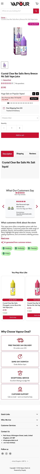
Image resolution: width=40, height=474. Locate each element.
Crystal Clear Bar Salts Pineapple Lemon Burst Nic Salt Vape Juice (12, 305)
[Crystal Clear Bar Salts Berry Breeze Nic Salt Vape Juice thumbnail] (4, 65)
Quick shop (13, 317)
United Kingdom (19, 461)
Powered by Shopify (20, 470)
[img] (20, 193)
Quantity (4, 123)
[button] (6, 83)
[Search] (36, 11)
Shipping (20, 153)
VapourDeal (7, 80)
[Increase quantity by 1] (19, 128)
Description (7, 154)
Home (3, 17)
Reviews (32, 153)
